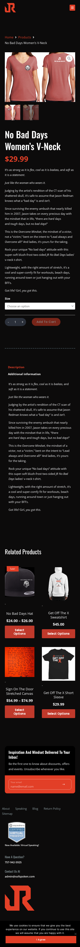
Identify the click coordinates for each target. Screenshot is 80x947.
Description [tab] (16, 367)
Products (24, 37)
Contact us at (12, 871)
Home (9, 37)
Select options (20, 632)
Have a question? (14, 857)
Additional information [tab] (24, 374)
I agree (41, 939)
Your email (16, 782)
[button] (72, 8)
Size (7, 298)
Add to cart (46, 322)
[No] (75, 934)
